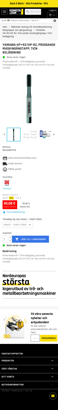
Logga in (53, 10)
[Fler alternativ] (53, 396)
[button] (14, 212)
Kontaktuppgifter (12, 353)
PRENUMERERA (49, 338)
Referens (7, 147)
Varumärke (7, 177)
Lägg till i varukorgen (30, 239)
